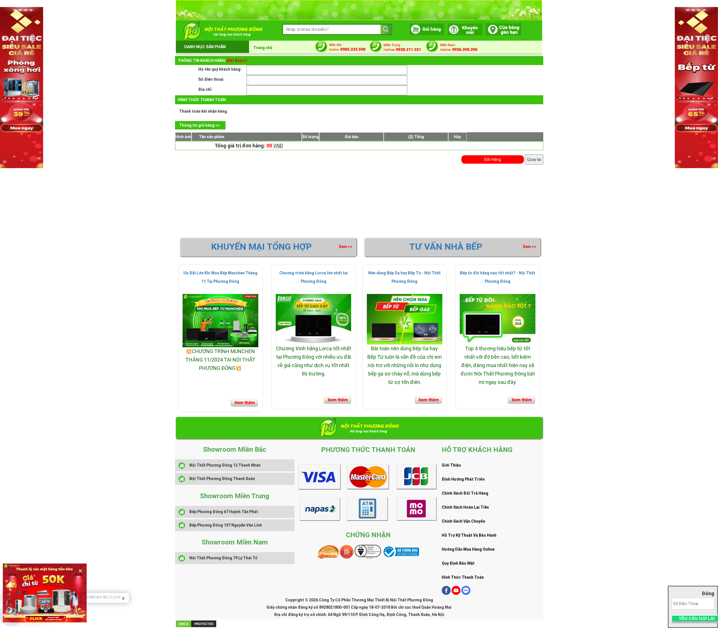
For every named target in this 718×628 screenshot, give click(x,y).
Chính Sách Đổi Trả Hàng (465, 493)
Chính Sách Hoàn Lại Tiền (465, 507)
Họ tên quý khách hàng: (219, 69)
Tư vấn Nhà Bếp (445, 246)
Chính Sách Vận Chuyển (463, 521)
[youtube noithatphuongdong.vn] (456, 593)
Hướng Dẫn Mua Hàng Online (468, 549)
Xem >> (345, 246)
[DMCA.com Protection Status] (196, 623)
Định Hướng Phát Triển (463, 479)
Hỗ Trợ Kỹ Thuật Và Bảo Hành (469, 535)
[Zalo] (465, 593)
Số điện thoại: (211, 79)
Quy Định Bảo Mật (458, 563)
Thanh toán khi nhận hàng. (203, 111)
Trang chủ (262, 47)
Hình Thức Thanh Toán (463, 577)
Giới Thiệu (451, 465)
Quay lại (534, 159)
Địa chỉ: (205, 89)
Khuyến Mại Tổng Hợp (261, 246)
